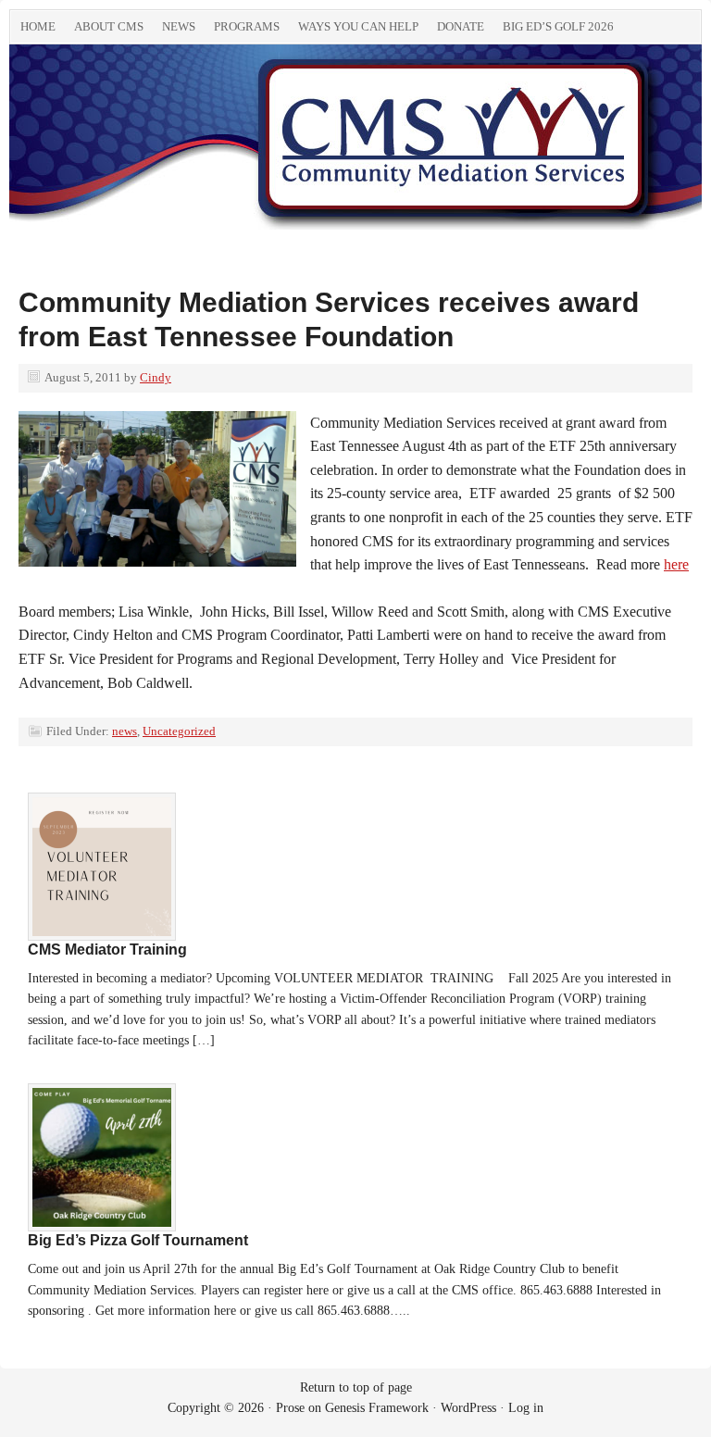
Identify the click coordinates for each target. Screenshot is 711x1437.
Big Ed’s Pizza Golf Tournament (138, 1240)
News (178, 26)
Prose (290, 1408)
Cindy (155, 377)
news (124, 731)
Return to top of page (356, 1387)
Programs (247, 26)
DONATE (460, 26)
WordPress (468, 1408)
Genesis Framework (377, 1408)
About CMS (108, 26)
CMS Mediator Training (107, 949)
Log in (525, 1408)
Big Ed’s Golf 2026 (558, 26)
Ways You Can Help (358, 26)
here (676, 564)
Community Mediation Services (217, 146)
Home (38, 26)
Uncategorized (179, 731)
